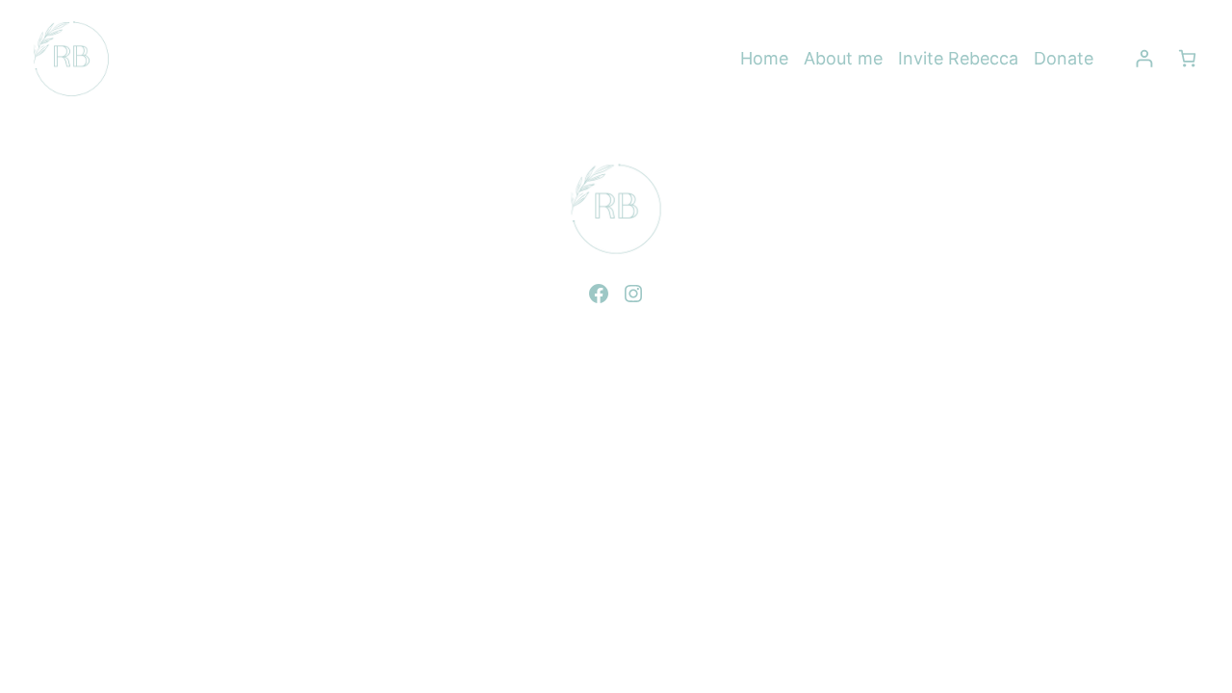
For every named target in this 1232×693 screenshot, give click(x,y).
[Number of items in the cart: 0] (1187, 58)
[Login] (1144, 58)
